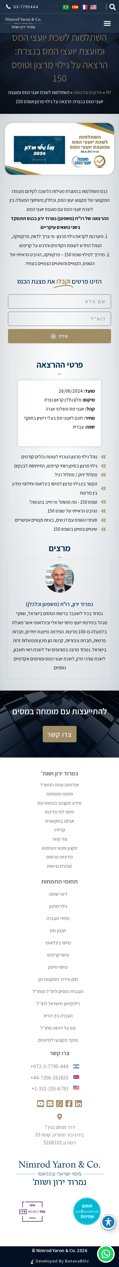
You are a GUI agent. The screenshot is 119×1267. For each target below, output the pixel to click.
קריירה (59, 830)
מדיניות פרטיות (59, 857)
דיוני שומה (58, 894)
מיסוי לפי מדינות (59, 812)
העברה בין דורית (58, 1016)
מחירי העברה (58, 918)
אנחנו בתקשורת (59, 821)
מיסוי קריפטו (58, 955)
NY (108, 92)
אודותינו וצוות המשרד (59, 785)
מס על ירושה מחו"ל (58, 1028)
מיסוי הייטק (58, 967)
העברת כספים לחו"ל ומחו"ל (58, 991)
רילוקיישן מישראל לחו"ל (58, 1003)
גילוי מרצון (58, 906)
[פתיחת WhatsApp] (106, 1254)
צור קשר (59, 839)
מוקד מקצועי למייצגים (58, 1040)
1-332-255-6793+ (50, 1088)
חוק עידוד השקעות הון (58, 979)
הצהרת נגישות (59, 866)
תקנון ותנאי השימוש (59, 848)
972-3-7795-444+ (49, 1066)
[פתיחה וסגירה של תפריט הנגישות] (108, 1222)
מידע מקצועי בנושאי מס (59, 803)
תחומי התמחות (59, 794)
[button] (112, 7)
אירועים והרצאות (88, 92)
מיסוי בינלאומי (58, 943)
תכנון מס (58, 930)
